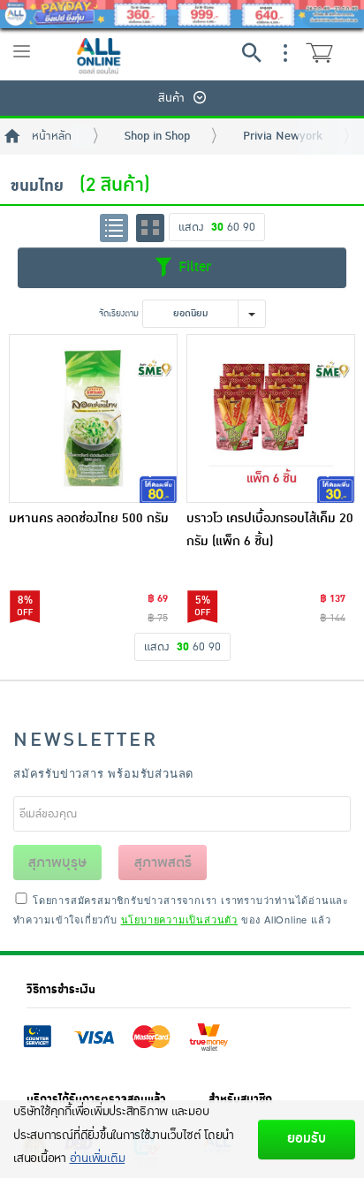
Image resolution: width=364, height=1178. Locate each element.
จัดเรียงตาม (119, 313)
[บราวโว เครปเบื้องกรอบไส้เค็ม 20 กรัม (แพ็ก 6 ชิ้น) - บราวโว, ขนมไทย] (270, 418)
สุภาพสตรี (163, 862)
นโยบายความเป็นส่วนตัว (179, 919)
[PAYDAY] (182, 14)
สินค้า (171, 98)
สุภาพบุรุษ (57, 862)
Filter (192, 266)
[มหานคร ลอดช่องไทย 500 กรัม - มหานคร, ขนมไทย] (93, 418)
